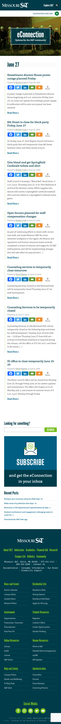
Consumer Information (32, 568)
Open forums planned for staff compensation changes (26, 214)
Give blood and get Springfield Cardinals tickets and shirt (26, 164)
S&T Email (8, 660)
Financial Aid (42, 550)
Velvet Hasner (21, 274)
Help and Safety (11, 669)
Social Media (31, 703)
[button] (57, 5)
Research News (10, 603)
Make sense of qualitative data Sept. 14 (20, 503)
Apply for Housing (40, 603)
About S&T (8, 550)
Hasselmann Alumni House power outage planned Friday (28, 76)
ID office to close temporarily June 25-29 (31, 362)
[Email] (32, 87)
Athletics (31, 556)
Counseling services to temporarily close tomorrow (29, 268)
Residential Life (39, 584)
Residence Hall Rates (41, 599)
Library (7, 646)
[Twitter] (18, 87)
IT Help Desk (9, 683)
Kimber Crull (21, 82)
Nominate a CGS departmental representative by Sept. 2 (27, 507)
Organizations (10, 618)
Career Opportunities (41, 627)
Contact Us (39, 564)
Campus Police (10, 675)
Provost (36, 679)
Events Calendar (10, 590)
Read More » (13, 112)
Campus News (10, 594)
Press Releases (39, 683)
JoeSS (6, 651)
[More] (39, 87)
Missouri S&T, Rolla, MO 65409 (20, 562)
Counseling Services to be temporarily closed (31, 309)
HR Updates (37, 660)
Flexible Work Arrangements (44, 651)
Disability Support (31, 571)
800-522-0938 (23, 564)
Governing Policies (40, 688)
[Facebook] (11, 87)
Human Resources (40, 640)
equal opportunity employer (39, 718)
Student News (10, 599)
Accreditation (10, 568)
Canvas (7, 655)
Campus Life (20, 556)
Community (41, 556)
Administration (39, 669)
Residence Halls (39, 590)
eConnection (30, 35)
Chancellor (37, 675)
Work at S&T (38, 646)
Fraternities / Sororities (13, 623)
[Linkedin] (25, 87)
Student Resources (41, 612)
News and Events (11, 584)
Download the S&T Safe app (15, 519)
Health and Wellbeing (13, 679)
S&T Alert (8, 688)
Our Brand (53, 568)
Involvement (9, 612)
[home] (20, 5)
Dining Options (39, 594)
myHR (35, 655)
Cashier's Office (39, 623)
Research (53, 550)
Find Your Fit (9, 631)
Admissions (19, 550)
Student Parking (39, 631)
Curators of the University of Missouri (29, 721)
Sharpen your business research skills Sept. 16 (23, 499)
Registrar (36, 618)
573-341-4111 (47, 562)
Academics (30, 550)
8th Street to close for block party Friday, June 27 (28, 123)
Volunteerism (9, 627)
